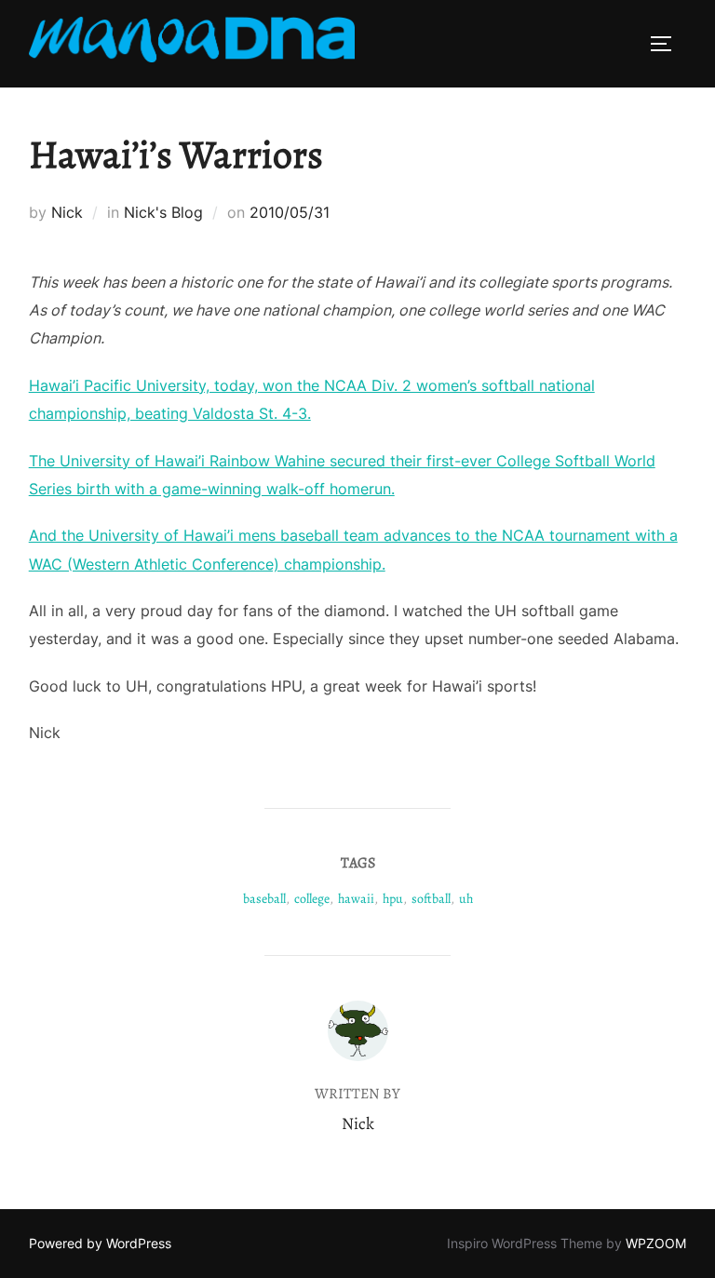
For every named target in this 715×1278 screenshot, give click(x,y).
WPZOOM (656, 1243)
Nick (67, 212)
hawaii (356, 899)
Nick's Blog (163, 212)
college (312, 899)
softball (431, 899)
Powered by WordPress (100, 1243)
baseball (264, 899)
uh (466, 899)
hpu (393, 899)
